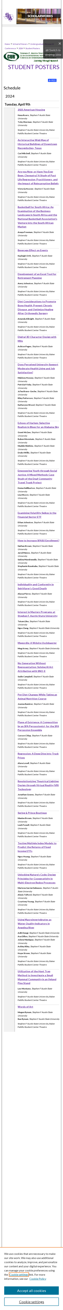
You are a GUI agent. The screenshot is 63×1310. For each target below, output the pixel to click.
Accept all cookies (31, 1290)
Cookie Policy (37, 1278)
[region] (31, 1278)
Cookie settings (18, 1274)
